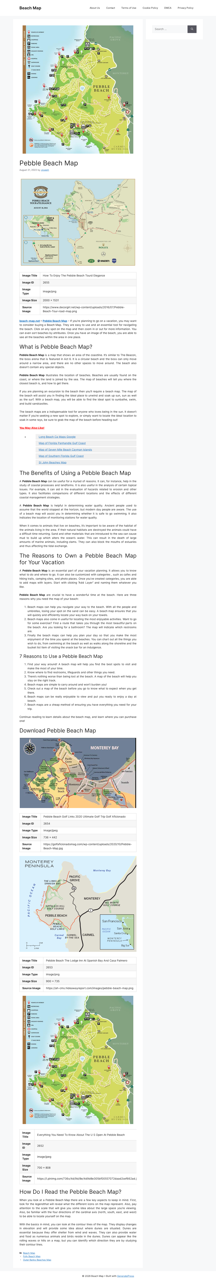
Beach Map (30, 8)
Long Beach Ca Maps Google (57, 436)
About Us (95, 7)
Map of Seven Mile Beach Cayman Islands (65, 449)
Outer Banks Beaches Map (37, 1259)
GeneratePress (125, 1276)
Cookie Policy (150, 7)
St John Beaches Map (52, 462)
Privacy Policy (185, 7)
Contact (110, 7)
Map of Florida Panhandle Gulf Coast (62, 443)
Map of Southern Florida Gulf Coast (61, 456)
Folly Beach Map (31, 1256)
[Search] (192, 29)
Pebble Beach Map (55, 321)
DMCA (167, 7)
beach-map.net (29, 321)
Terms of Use (128, 7)
